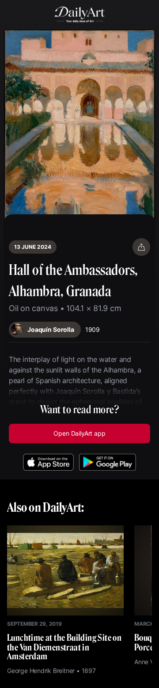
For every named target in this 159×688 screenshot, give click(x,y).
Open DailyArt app (79, 433)
